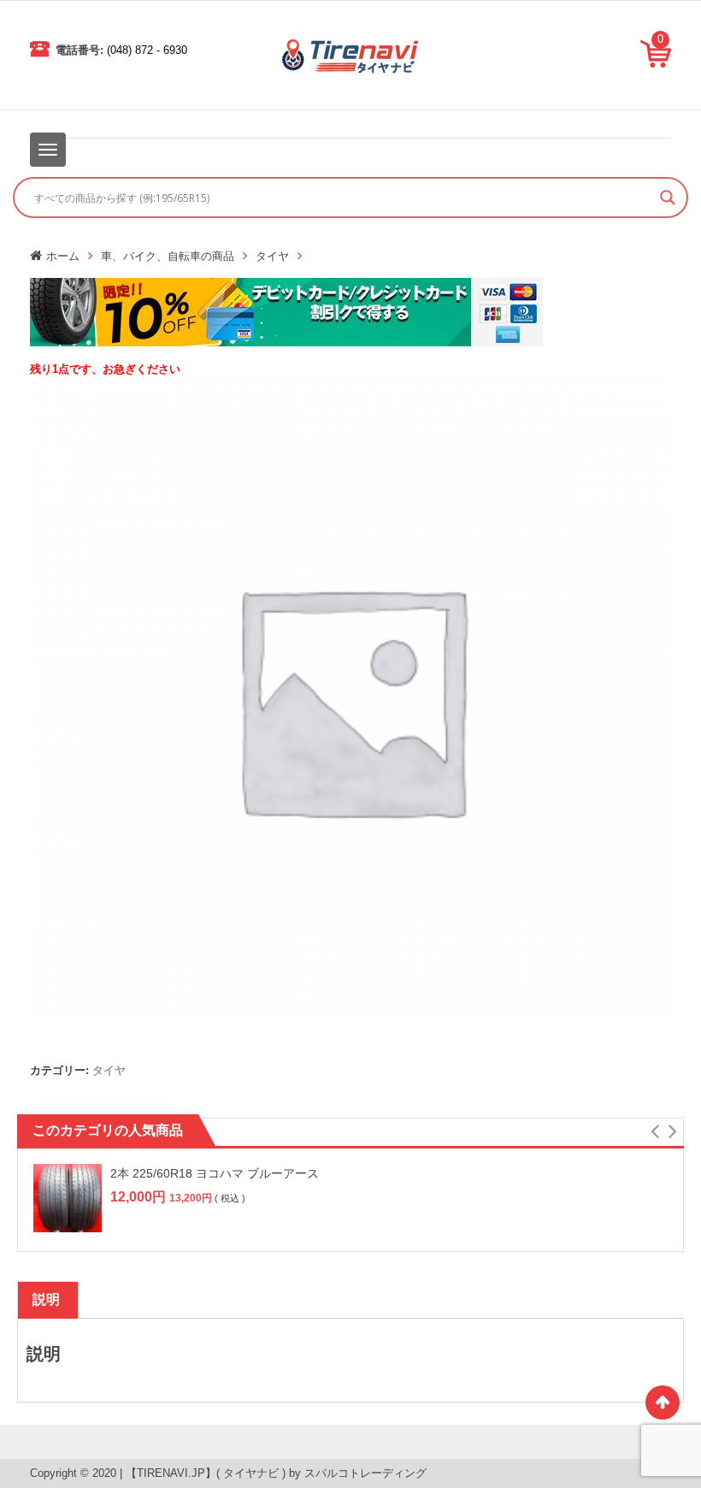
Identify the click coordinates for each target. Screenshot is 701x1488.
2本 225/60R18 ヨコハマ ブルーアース (214, 1173)
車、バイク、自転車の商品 (167, 256)
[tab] (46, 1300)
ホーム (63, 256)
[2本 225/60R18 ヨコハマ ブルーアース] (67, 1198)
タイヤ (272, 256)
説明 (46, 1299)
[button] (654, 1131)
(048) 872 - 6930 (147, 50)
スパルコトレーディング (365, 1473)
